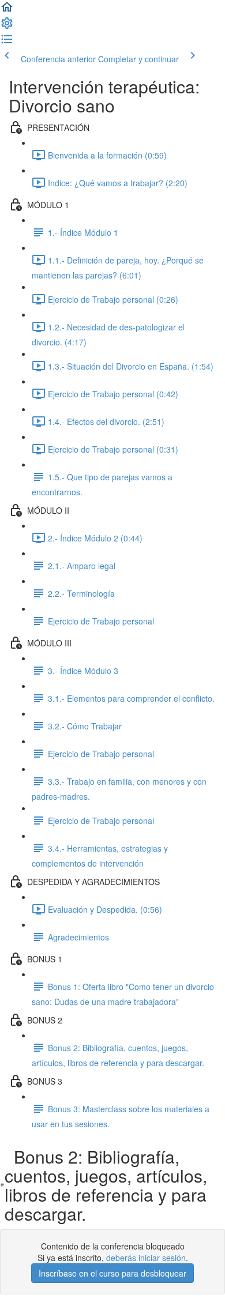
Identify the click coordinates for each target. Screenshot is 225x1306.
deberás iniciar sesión (146, 1257)
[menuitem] (7, 26)
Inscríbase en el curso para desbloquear (112, 1273)
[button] (7, 10)
